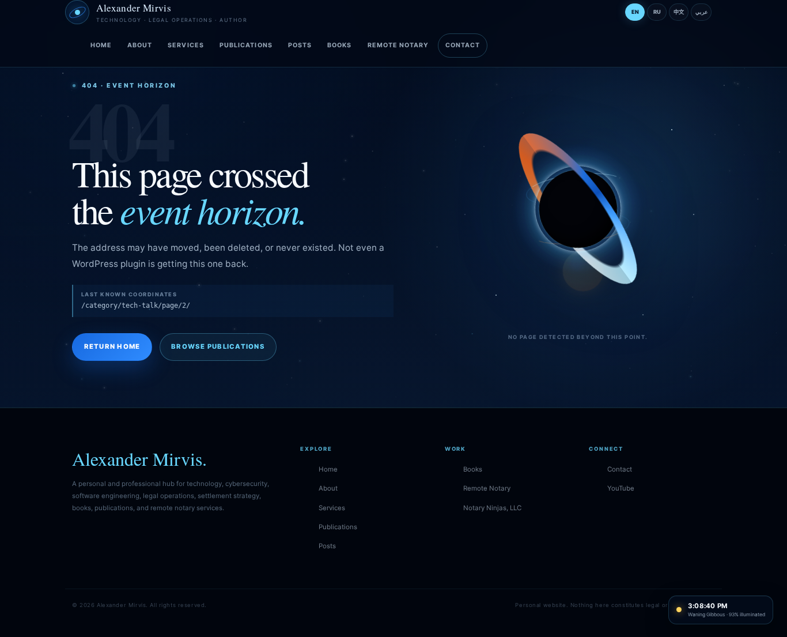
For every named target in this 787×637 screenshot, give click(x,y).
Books (339, 45)
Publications (246, 45)
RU (657, 12)
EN (635, 12)
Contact (462, 45)
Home (101, 45)
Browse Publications (218, 346)
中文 (679, 12)
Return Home (112, 346)
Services (186, 45)
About (139, 45)
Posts (300, 45)
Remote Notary (398, 45)
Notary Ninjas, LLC (492, 508)
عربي (701, 12)
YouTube (620, 488)
